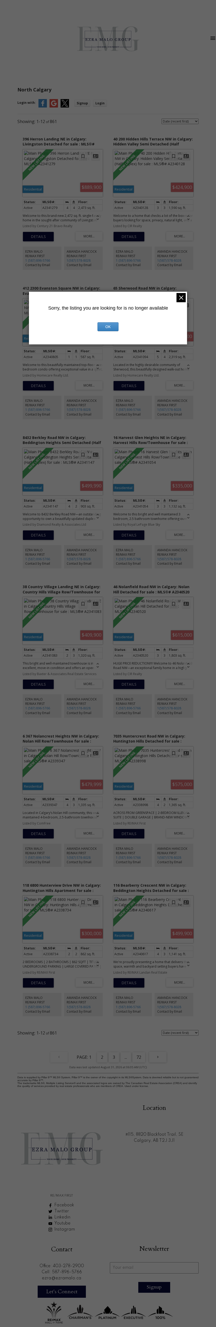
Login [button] (100, 103)
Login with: (26, 102)
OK (108, 327)
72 (138, 1057)
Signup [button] (82, 103)
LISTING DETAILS (38, 236)
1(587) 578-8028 (79, 260)
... (126, 1057)
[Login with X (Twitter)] (65, 106)
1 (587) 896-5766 (37, 260)
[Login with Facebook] (42, 106)
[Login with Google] (54, 106)
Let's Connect (61, 1291)
